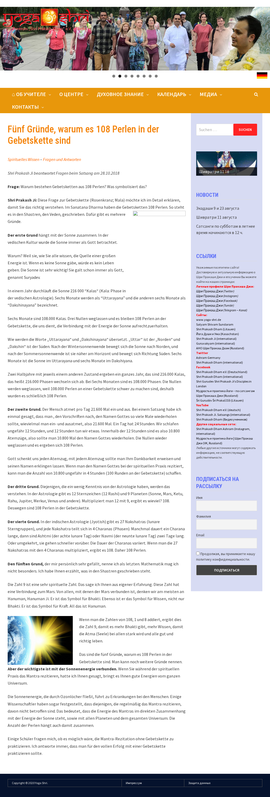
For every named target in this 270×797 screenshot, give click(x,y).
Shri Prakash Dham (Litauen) (215, 329)
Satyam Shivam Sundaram (214, 324)
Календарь (171, 94)
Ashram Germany (208, 358)
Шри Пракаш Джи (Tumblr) (215, 305)
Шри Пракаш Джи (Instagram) (217, 296)
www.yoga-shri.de (208, 320)
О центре (71, 94)
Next (250, 162)
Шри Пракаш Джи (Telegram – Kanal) (221, 310)
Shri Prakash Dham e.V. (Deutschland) (221, 372)
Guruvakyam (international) (215, 343)
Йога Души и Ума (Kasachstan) (217, 334)
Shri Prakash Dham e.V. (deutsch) (218, 410)
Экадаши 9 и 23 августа (217, 208)
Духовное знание (120, 94)
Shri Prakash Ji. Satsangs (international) (223, 415)
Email (200, 535)
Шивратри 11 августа (216, 217)
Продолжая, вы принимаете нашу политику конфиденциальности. (225, 556)
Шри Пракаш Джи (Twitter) (215, 291)
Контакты (25, 106)
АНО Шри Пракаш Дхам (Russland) (220, 348)
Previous (203, 162)
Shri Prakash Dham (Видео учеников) (221, 419)
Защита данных (199, 783)
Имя (199, 497)
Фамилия (203, 516)
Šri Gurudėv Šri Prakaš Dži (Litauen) (220, 400)
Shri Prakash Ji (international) (216, 339)
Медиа (208, 94)
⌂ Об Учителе (29, 94)
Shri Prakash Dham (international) (219, 362)
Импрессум (134, 783)
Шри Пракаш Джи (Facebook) (217, 301)
